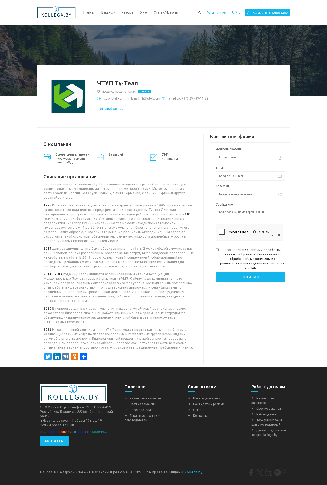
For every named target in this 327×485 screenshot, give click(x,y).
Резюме (127, 12)
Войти (236, 12)
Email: (220, 167)
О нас (144, 12)
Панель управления (207, 398)
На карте (144, 91)
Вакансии (108, 12)
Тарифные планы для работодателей (143, 418)
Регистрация (216, 12)
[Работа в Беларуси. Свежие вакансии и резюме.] (59, 12)
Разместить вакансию (146, 398)
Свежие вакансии (143, 404)
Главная (89, 12)
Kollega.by (194, 472)
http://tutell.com (113, 98)
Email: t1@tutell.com (145, 98)
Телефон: (223, 186)
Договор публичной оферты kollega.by (268, 433)
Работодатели (140, 410)
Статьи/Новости (166, 12)
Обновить (262, 232)
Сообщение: (225, 204)
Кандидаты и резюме (209, 404)
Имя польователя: (229, 149)
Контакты (54, 441)
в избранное (113, 108)
